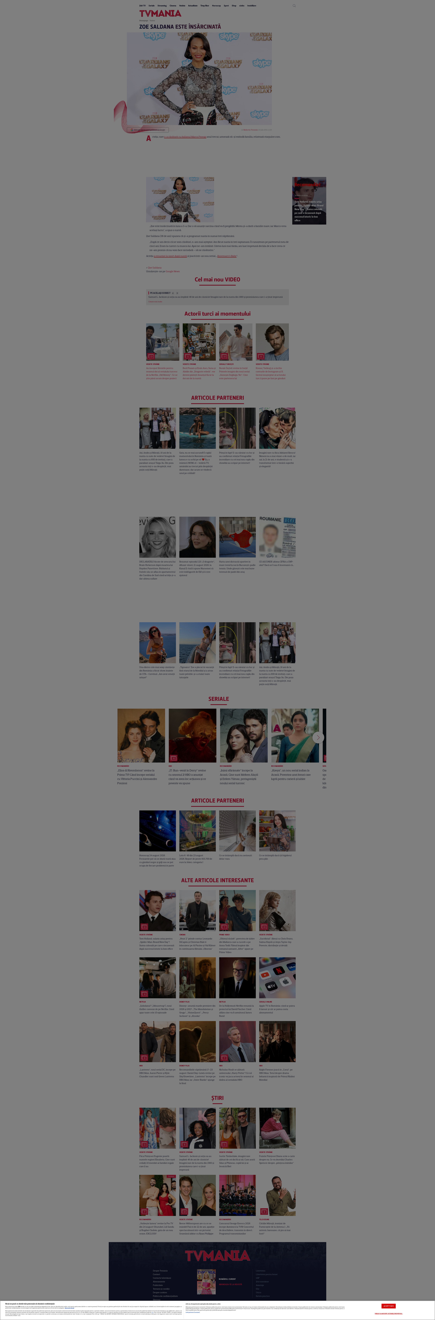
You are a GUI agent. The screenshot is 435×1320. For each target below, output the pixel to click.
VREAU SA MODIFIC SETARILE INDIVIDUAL (388, 1313)
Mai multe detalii (69, 1308)
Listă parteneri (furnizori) (193, 1312)
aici (153, 1312)
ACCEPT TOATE (389, 1306)
